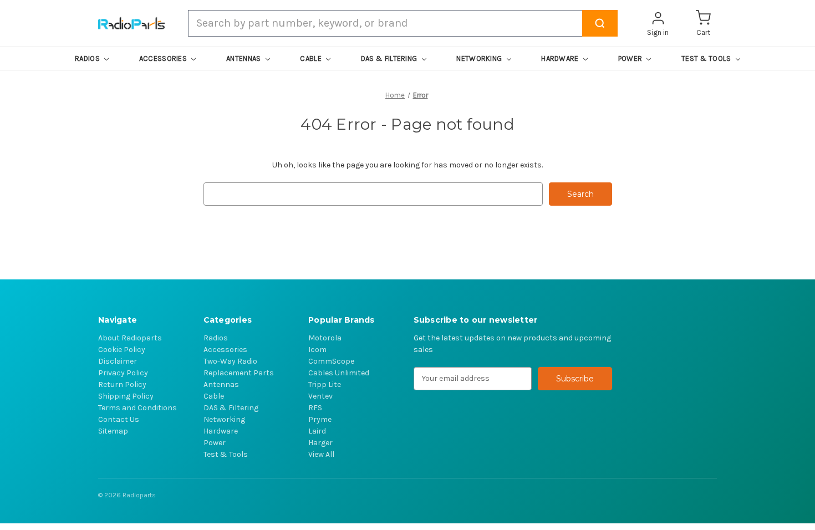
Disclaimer (117, 361)
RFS (315, 407)
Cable (213, 396)
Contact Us (118, 419)
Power (214, 442)
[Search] (600, 23)
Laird (317, 431)
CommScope (331, 361)
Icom (317, 349)
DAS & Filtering (230, 407)
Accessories (225, 349)
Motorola (325, 338)
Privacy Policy (123, 373)
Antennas (221, 384)
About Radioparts (130, 338)
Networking (224, 419)
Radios (215, 338)
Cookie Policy (121, 349)
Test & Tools (225, 454)
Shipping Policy (126, 396)
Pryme (320, 419)
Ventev (320, 396)
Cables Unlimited (338, 373)
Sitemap (113, 431)
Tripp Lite (324, 384)
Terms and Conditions (137, 407)
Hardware (220, 431)
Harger (320, 442)
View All (321, 454)
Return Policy (122, 384)
